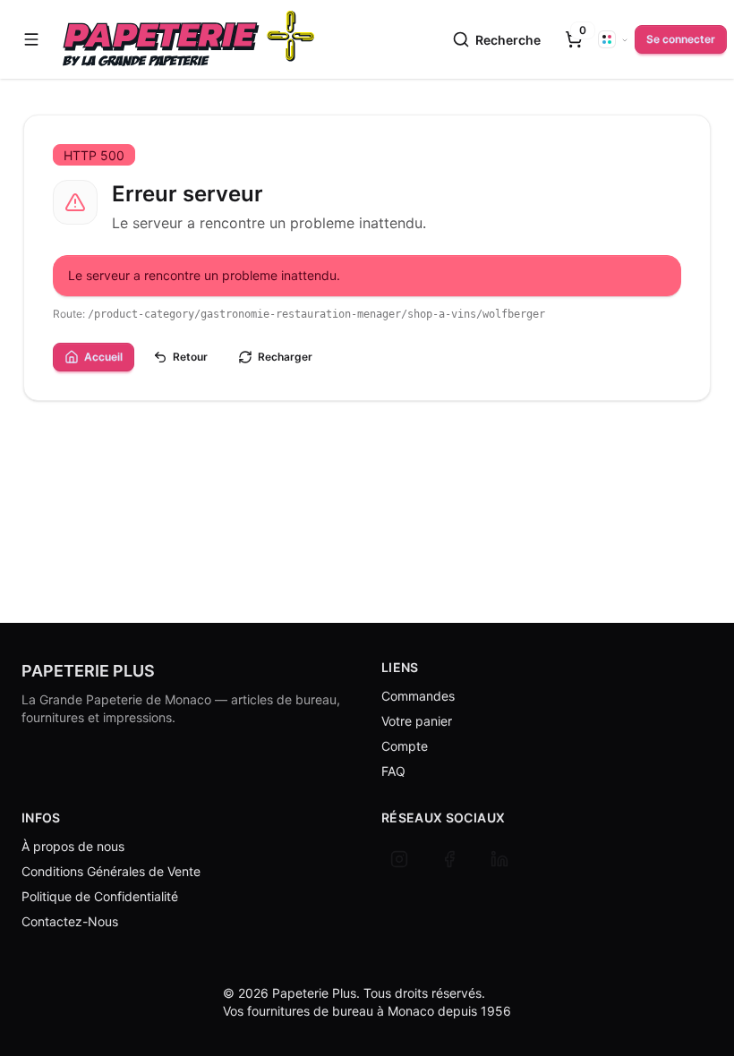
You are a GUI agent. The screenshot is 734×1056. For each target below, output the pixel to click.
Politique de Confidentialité (99, 896)
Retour (190, 356)
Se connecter (680, 39)
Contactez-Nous (69, 921)
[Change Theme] (613, 39)
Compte (404, 746)
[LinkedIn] (499, 859)
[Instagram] (399, 859)
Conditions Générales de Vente (111, 871)
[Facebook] (449, 859)
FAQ (393, 771)
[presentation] (574, 39)
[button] (31, 39)
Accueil (103, 356)
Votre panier (416, 720)
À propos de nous (72, 846)
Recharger (285, 356)
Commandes (418, 695)
